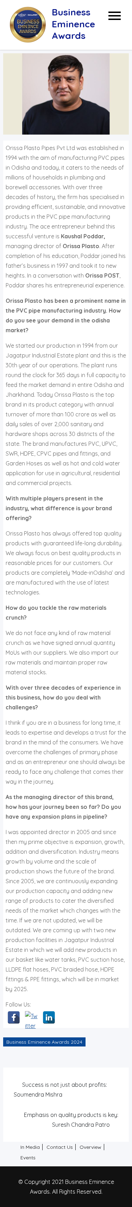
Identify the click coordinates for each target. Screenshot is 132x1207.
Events (28, 1157)
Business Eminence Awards (73, 24)
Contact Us (59, 1147)
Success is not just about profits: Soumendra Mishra (60, 1089)
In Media (30, 1147)
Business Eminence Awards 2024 (44, 1042)
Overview (90, 1147)
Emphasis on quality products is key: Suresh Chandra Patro (71, 1119)
